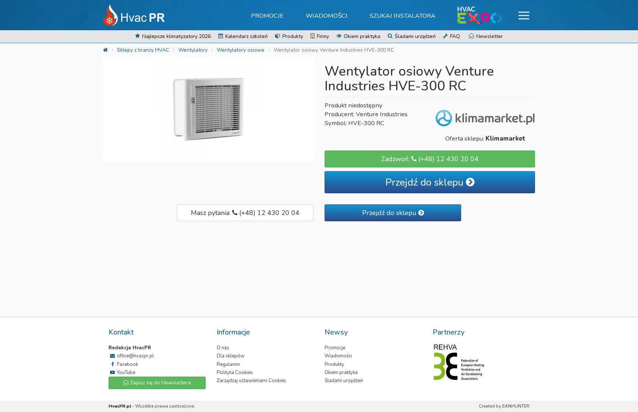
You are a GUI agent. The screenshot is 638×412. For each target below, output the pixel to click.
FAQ (454, 36)
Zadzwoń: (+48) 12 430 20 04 (429, 159)
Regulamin (228, 364)
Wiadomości (326, 15)
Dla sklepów (230, 356)
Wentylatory (192, 49)
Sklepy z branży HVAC (143, 49)
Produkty (292, 36)
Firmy (322, 36)
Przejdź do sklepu (425, 182)
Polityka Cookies (235, 372)
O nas (223, 348)
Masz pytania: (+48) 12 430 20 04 (245, 212)
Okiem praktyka (361, 36)
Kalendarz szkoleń (246, 36)
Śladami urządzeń (414, 36)
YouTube (125, 372)
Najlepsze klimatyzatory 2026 (176, 36)
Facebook (127, 364)
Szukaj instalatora (402, 15)
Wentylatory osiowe (240, 49)
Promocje (267, 15)
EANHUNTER (515, 406)
